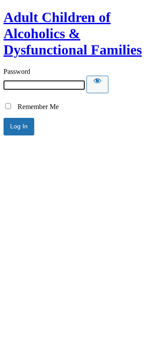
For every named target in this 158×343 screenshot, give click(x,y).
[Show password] (97, 84)
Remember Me (35, 106)
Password (17, 71)
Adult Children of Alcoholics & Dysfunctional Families (73, 33)
